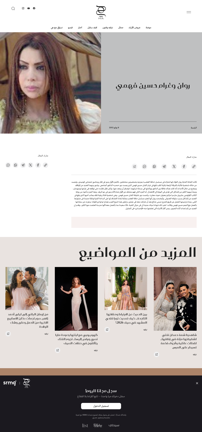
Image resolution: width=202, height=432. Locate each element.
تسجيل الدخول (101, 406)
